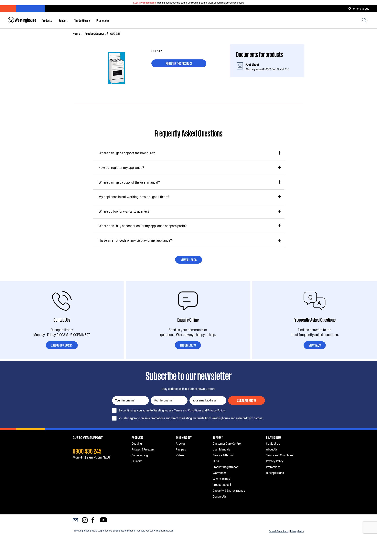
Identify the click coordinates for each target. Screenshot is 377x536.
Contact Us (220, 496)
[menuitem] (46, 20)
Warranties (220, 473)
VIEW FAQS (315, 345)
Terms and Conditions (187, 410)
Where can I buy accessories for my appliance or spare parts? (143, 226)
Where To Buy (221, 478)
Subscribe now (246, 400)
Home (76, 33)
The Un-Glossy (82, 20)
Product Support (95, 33)
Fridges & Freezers (143, 449)
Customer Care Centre (227, 443)
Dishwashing (140, 455)
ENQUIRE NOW (188, 345)
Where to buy (361, 8)
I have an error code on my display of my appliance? (135, 240)
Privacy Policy (297, 531)
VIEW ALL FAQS (189, 259)
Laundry (137, 461)
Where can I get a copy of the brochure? (127, 153)
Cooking (137, 443)
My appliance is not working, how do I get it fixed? (134, 197)
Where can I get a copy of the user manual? (129, 182)
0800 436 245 (87, 451)
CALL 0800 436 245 (62, 345)
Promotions (102, 20)
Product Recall (148, 2)
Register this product (179, 63)
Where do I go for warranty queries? (124, 211)
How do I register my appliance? (121, 167)
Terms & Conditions (278, 531)
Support (63, 20)
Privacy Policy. (216, 410)
